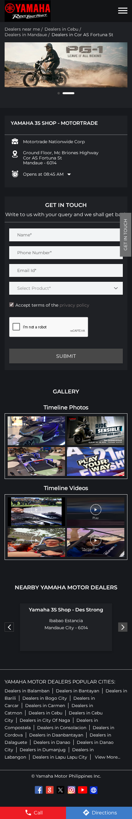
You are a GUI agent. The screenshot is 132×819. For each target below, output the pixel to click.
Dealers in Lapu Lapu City (60, 757)
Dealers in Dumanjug (43, 749)
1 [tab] (63, 93)
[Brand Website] (93, 789)
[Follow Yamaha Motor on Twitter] (60, 789)
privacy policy (73, 305)
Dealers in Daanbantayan (56, 735)
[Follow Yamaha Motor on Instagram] (71, 789)
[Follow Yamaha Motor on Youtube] (82, 789)
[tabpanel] (66, 65)
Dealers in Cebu (45, 713)
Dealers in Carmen (45, 705)
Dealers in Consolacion (61, 727)
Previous (9, 627)
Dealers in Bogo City (44, 698)
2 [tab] (73, 93)
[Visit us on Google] (49, 789)
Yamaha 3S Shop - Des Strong (66, 610)
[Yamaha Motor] (28, 11)
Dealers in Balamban (27, 691)
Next (122, 627)
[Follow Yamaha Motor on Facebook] (38, 789)
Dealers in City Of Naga (45, 720)
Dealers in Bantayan (77, 691)
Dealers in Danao (51, 742)
